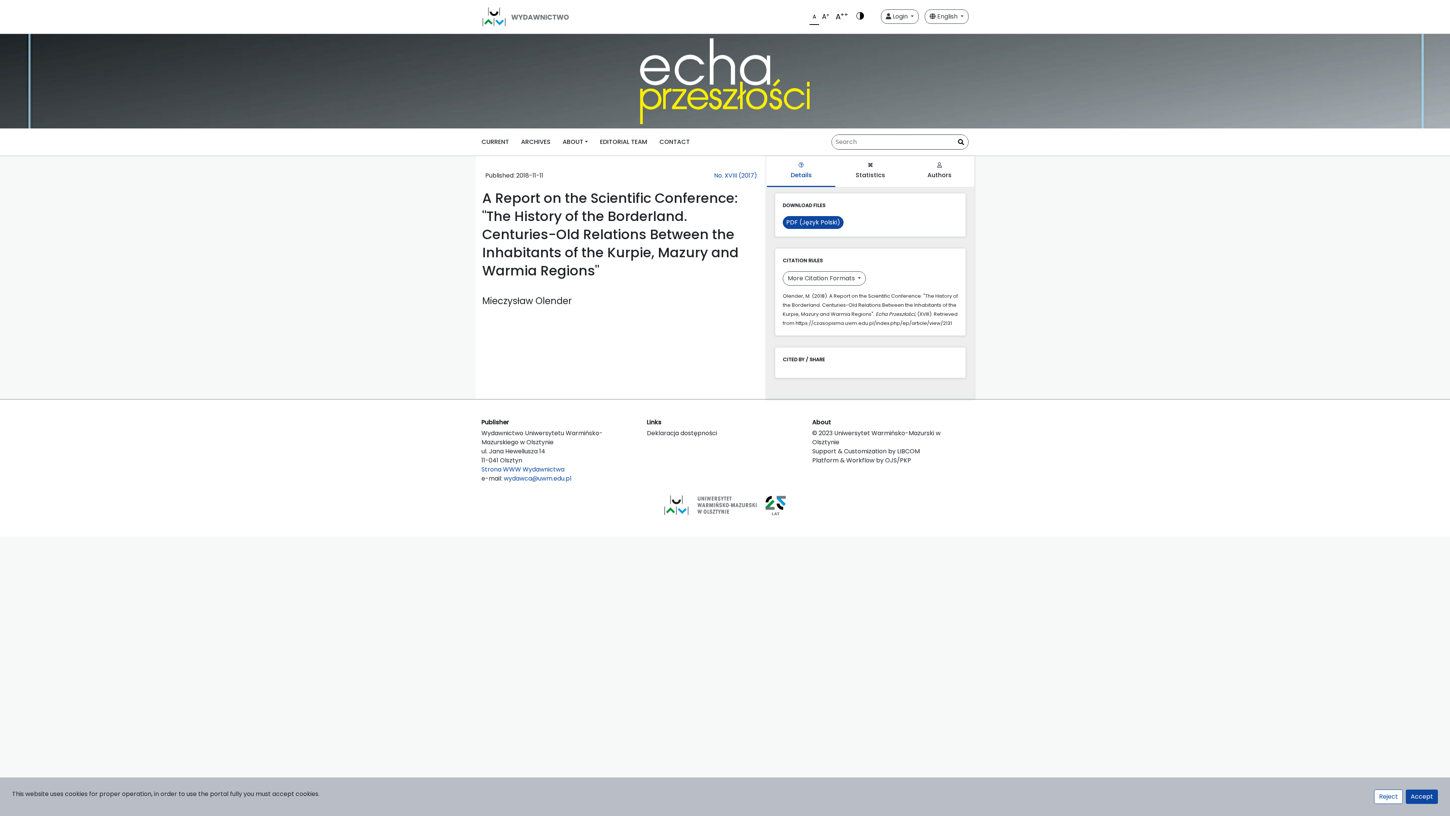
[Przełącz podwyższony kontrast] (860, 16)
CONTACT (674, 142)
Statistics (870, 175)
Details (801, 175)
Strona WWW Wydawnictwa (523, 469)
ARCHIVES (536, 142)
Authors (939, 175)
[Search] (961, 142)
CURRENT (495, 142)
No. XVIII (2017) (735, 175)
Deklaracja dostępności (682, 433)
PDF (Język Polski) (813, 222)
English (947, 16)
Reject (1388, 796)
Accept (1422, 796)
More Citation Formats (822, 278)
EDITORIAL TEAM (623, 142)
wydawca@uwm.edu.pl (537, 478)
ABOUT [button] (573, 142)
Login (900, 16)
